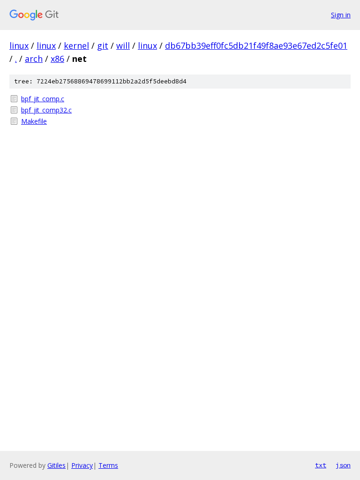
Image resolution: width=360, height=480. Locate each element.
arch (34, 58)
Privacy (82, 465)
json (343, 465)
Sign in (341, 14)
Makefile (34, 121)
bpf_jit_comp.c (42, 98)
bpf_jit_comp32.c (46, 109)
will (123, 45)
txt (320, 465)
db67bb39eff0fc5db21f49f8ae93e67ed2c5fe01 (256, 45)
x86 (57, 58)
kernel (76, 45)
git (102, 45)
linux (19, 45)
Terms (108, 465)
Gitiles (56, 465)
